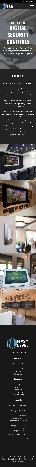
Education (18, 366)
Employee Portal (18, 392)
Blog (18, 385)
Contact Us (18, 390)
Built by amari (18, 462)
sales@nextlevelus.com (20, 435)
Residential (18, 374)
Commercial (18, 369)
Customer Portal (18, 395)
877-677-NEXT (28, 2)
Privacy (18, 387)
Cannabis (18, 371)
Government (18, 364)
